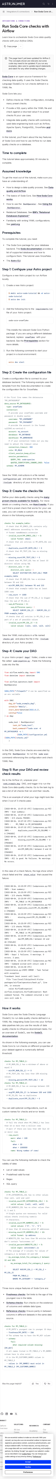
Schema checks (14, 1302)
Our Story (45, 1430)
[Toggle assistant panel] (48, 4)
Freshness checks (15, 1294)
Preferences (28, 1472)
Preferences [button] (37, 1457)
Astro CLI (15, 260)
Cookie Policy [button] (26, 1454)
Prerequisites (31, 340)
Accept (28, 1462)
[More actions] (52, 4)
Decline (28, 1467)
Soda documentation (31, 248)
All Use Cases (17, 1430)
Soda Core (7, 76)
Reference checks (15, 1311)
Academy (33, 1431)
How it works (39, 504)
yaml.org (15, 224)
